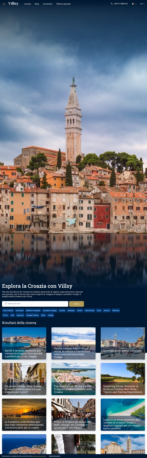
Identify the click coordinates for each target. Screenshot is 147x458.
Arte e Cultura (8, 310)
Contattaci (47, 4)
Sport (43, 315)
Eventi (79, 310)
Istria (99, 310)
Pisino (5, 315)
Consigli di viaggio (50, 310)
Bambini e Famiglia (33, 310)
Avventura (19, 310)
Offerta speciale (63, 4)
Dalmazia (70, 310)
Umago (50, 315)
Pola (12, 315)
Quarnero (20, 315)
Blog (37, 4)
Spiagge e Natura (32, 315)
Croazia (27, 4)
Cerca (76, 304)
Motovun (115, 310)
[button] (134, 4)
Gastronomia (89, 310)
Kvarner (107, 310)
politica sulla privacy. (39, 456)
